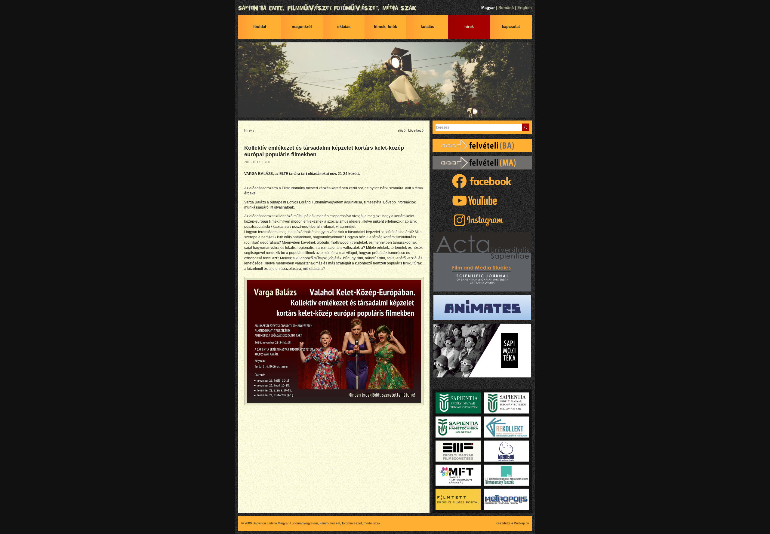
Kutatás (427, 26)
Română (506, 7)
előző (401, 130)
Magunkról (302, 26)
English (524, 7)
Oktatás (343, 26)
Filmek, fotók (385, 26)
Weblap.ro (521, 523)
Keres (525, 127)
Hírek (469, 26)
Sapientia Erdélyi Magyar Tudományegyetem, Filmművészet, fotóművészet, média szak (385, 8)
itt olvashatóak (282, 207)
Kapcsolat (511, 26)
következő (416, 130)
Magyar (488, 7)
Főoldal (259, 26)
